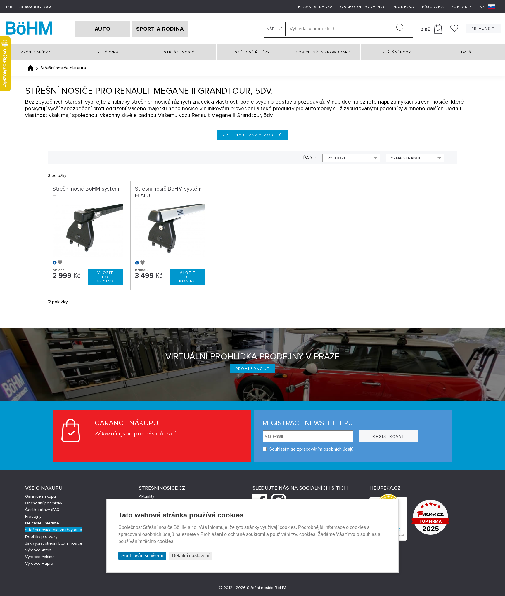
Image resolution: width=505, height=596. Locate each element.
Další (468, 52)
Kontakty (462, 7)
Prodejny (33, 516)
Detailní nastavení (190, 555)
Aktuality (146, 496)
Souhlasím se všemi (142, 555)
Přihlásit (483, 29)
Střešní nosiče (180, 52)
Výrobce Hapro (39, 563)
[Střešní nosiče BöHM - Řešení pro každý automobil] (28, 29)
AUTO (102, 29)
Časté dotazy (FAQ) (43, 509)
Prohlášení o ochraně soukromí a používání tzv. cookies (257, 534)
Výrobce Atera (38, 550)
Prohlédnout (253, 369)
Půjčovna (433, 7)
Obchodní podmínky (362, 7)
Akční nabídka (36, 52)
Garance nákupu (40, 496)
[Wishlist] (454, 30)
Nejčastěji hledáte (42, 523)
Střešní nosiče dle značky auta (53, 529)
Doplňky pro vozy (41, 536)
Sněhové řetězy (252, 52)
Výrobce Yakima (40, 556)
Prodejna (403, 7)
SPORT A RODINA (160, 29)
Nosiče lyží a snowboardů (324, 52)
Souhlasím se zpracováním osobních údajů (311, 449)
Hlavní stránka (315, 7)
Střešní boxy (396, 52)
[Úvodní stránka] (30, 68)
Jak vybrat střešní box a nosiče (53, 543)
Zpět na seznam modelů (253, 135)
